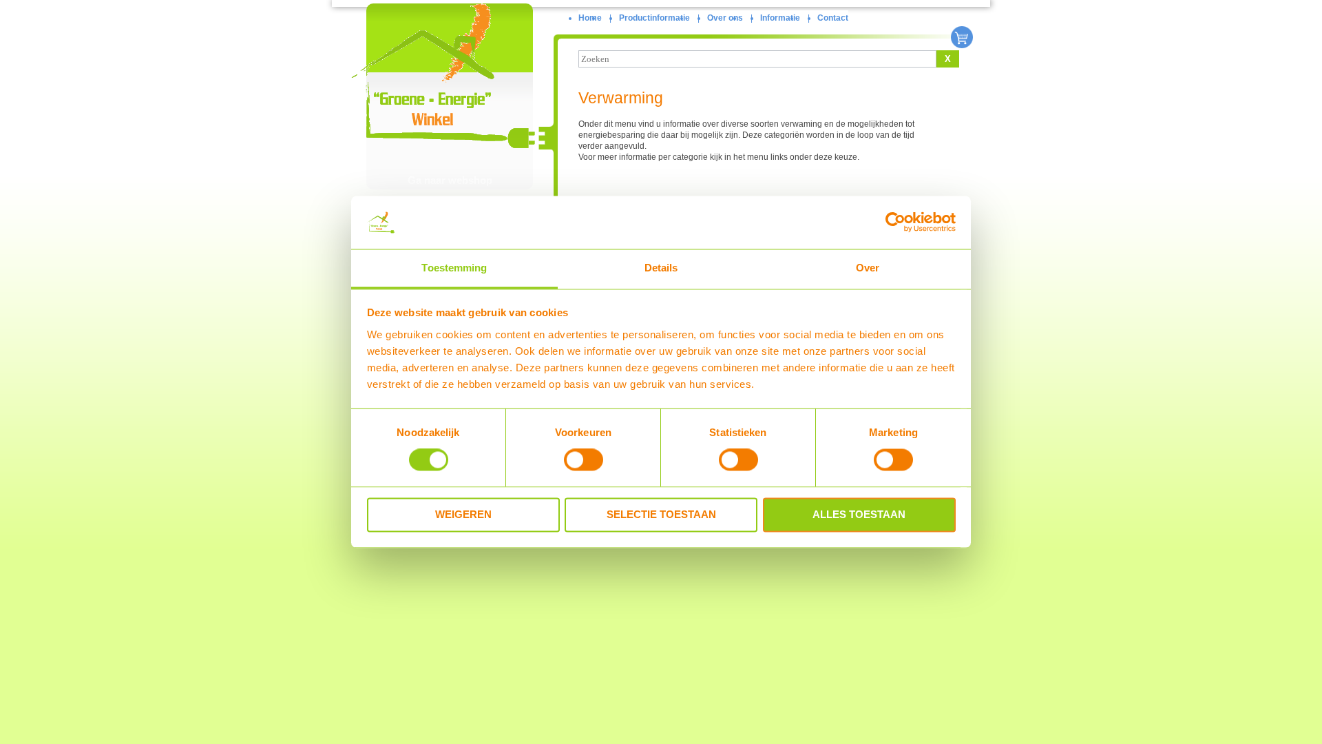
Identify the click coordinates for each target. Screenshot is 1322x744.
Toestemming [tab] (454, 267)
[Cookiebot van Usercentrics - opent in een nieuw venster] (895, 222)
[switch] (583, 460)
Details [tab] (661, 267)
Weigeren (463, 514)
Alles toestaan (858, 514)
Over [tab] (867, 267)
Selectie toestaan (661, 514)
